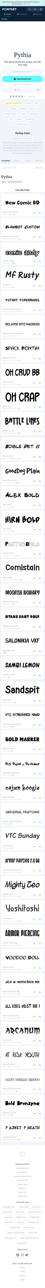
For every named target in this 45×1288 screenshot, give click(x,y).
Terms (22, 1272)
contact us (26, 4)
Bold (36, 103)
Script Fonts (37, 1207)
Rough (19, 119)
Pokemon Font (22, 1180)
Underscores (34, 114)
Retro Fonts (9, 1222)
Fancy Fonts (7, 1212)
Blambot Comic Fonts (24, 138)
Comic (28, 103)
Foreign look (30, 119)
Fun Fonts (20, 1222)
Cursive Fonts (23, 1207)
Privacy (22, 1268)
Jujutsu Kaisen (22, 1184)
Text (10, 119)
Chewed (13, 109)
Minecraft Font (22, 1172)
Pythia (40, 143)
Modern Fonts (21, 1217)
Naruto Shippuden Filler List (29, 1238)
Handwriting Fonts (34, 1212)
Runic (32, 109)
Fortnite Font (22, 1196)
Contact (22, 1276)
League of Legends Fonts (15, 1233)
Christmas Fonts (33, 1222)
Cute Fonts (8, 1217)
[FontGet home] (9, 9)
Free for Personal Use (14, 103)
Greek (23, 114)
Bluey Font (22, 1188)
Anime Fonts (32, 1233)
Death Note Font (22, 1168)
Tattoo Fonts (20, 1212)
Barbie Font (22, 1192)
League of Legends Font (23, 1176)
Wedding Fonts (15, 1228)
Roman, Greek (22, 124)
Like (18, 90)
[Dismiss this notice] (43, 3)
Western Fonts (29, 1228)
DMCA (22, 1280)
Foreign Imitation (11, 114)
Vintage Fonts (34, 1217)
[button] (35, 9)
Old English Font (10, 1238)
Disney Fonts (22, 1243)
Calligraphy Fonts (9, 1207)
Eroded (23, 109)
